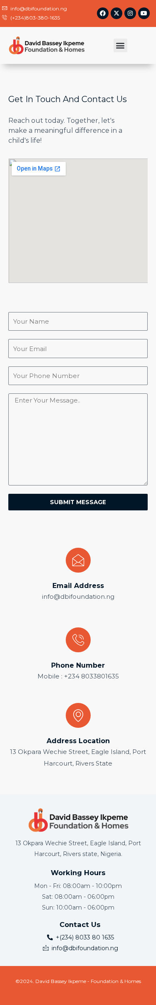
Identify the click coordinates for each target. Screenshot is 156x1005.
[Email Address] (78, 560)
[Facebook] (103, 13)
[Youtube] (144, 13)
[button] (120, 45)
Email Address (78, 586)
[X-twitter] (116, 13)
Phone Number (78, 665)
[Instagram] (130, 13)
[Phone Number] (78, 639)
